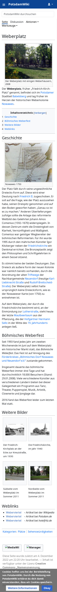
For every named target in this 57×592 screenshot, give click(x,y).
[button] (22, 588)
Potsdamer (47, 92)
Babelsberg (19, 96)
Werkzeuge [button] (9, 25)
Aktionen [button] (31, 22)
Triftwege (33, 275)
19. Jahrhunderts (38, 323)
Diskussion (16, 22)
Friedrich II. (26, 196)
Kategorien (9, 531)
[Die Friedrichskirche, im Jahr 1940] (39, 429)
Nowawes (8, 104)
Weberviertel (13, 512)
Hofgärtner (31, 319)
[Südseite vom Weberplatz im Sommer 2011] (14, 473)
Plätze (21, 531)
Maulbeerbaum (23, 315)
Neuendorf (31, 278)
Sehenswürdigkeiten (40, 531)
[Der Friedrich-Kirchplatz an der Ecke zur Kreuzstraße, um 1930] (14, 429)
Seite (5, 22)
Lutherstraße (30, 311)
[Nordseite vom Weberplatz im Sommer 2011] (39, 473)
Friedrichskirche (38, 245)
